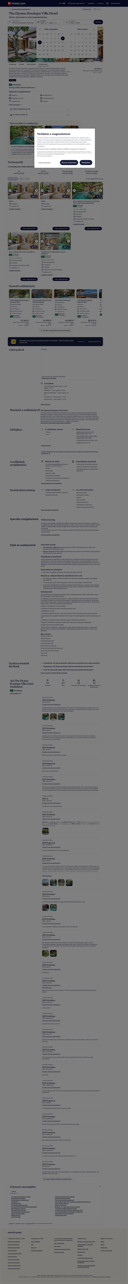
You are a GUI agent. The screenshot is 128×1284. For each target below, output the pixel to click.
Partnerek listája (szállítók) (44, 156)
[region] (64, 148)
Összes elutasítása (69, 162)
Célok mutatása (45, 162)
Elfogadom (86, 162)
